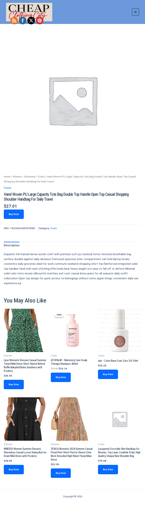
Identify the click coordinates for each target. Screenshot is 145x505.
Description (11, 245)
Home (7, 176)
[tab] (11, 245)
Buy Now (14, 214)
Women (17, 176)
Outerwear (29, 176)
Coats (41, 176)
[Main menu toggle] (135, 11)
